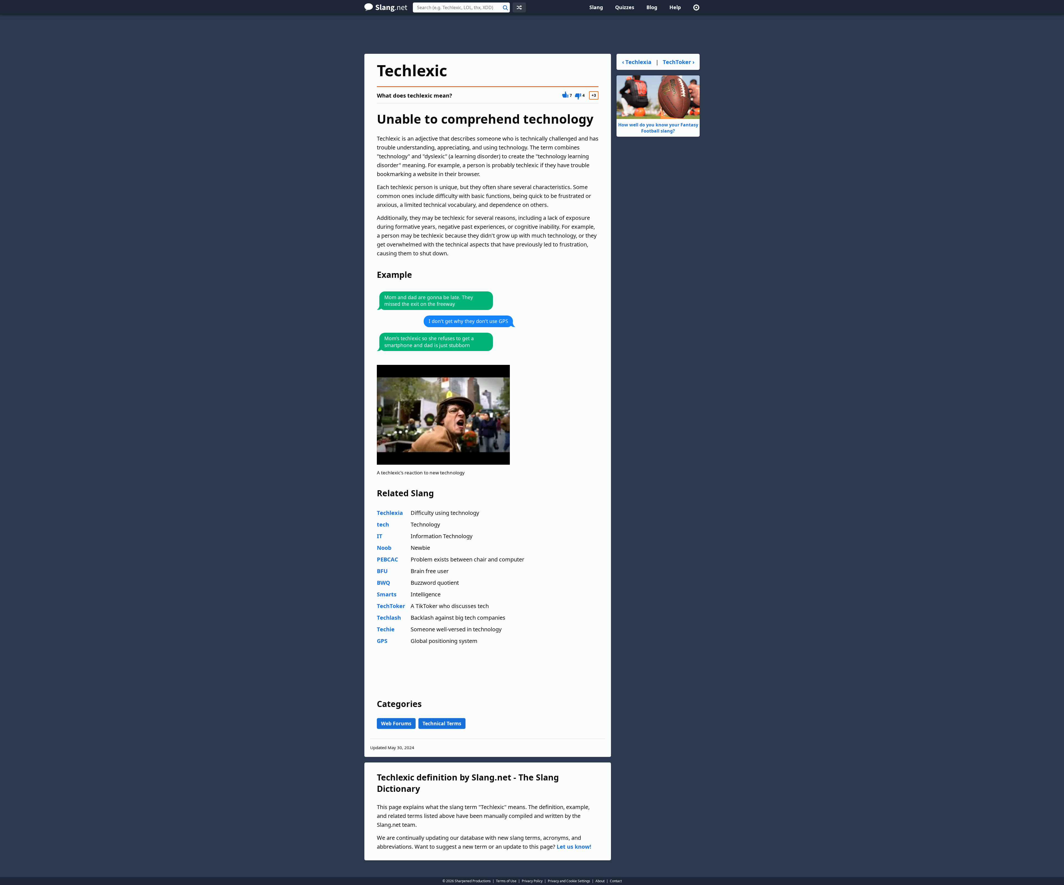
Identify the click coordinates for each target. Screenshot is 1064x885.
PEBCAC (387, 559)
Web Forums (396, 723)
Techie (386, 629)
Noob (384, 547)
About (600, 881)
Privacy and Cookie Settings (569, 881)
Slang (596, 7)
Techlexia (390, 513)
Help (675, 7)
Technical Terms (442, 723)
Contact (616, 881)
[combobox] (461, 7)
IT (379, 536)
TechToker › (678, 62)
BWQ (383, 582)
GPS (382, 641)
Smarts (387, 594)
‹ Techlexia (636, 62)
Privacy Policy (532, 881)
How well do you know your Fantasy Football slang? (658, 128)
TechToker (391, 606)
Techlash (389, 617)
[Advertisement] (532, 34)
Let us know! (574, 846)
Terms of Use (506, 881)
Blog (651, 7)
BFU (382, 571)
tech (383, 524)
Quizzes (624, 7)
